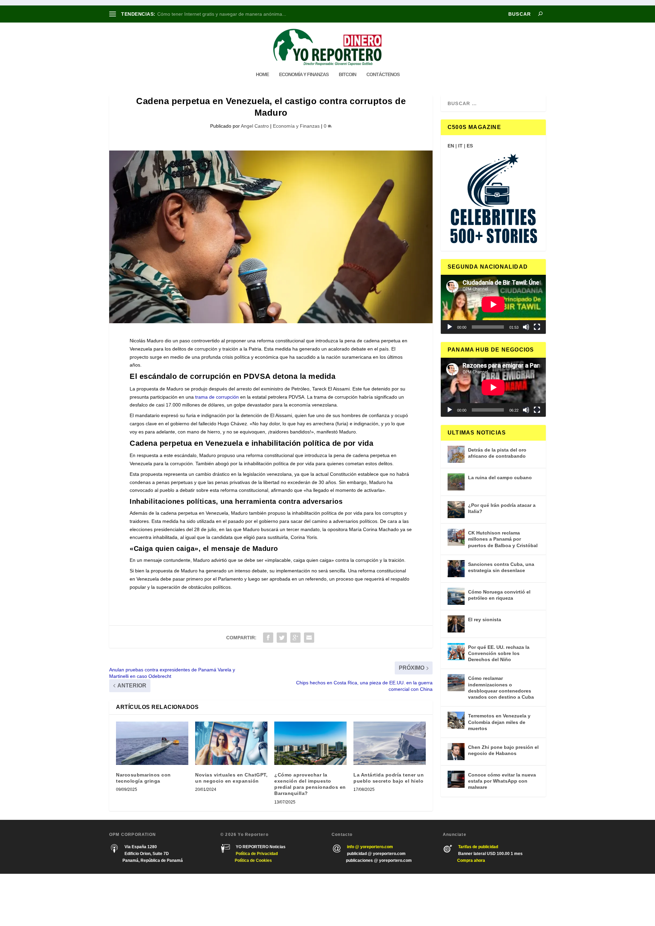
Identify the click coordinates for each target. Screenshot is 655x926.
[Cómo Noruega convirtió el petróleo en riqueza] (456, 596)
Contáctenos (382, 74)
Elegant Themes (149, 900)
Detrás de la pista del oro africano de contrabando (497, 453)
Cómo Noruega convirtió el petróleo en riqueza (499, 595)
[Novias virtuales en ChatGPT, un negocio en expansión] (231, 743)
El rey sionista (484, 619)
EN (451, 145)
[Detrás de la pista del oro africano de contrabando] (456, 454)
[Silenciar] (526, 327)
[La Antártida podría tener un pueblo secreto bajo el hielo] (389, 743)
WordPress (207, 900)
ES (470, 145)
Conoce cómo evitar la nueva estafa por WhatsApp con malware (502, 781)
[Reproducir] (449, 327)
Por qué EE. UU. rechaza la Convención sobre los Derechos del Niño (498, 653)
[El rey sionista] (456, 623)
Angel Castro (255, 126)
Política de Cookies (253, 860)
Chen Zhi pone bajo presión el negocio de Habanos (503, 750)
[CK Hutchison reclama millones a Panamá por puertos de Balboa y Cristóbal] (456, 537)
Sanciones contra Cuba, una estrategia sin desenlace (501, 567)
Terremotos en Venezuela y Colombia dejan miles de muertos (499, 722)
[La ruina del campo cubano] (456, 481)
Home (262, 74)
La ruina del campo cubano (500, 477)
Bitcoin (347, 74)
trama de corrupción (217, 397)
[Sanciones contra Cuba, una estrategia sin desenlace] (456, 568)
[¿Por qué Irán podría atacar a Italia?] (456, 509)
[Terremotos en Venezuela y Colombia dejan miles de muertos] (456, 720)
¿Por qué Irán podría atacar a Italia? (502, 508)
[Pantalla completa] (537, 327)
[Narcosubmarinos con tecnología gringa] (152, 743)
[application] (493, 304)
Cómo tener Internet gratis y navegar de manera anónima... (221, 14)
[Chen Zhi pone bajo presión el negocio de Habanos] (456, 751)
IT (460, 145)
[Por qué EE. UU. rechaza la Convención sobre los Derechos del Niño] (456, 651)
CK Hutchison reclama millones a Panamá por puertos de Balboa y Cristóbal (503, 539)
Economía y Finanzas (304, 74)
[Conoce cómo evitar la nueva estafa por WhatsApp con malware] (456, 779)
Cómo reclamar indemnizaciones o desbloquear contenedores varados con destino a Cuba (501, 687)
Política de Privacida (255, 853)
